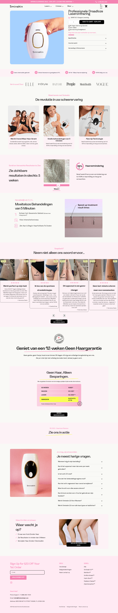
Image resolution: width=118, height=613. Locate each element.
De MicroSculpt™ (89, 575)
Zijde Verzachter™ (89, 584)
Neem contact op (64, 572)
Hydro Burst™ (88, 578)
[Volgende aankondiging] (94, 1)
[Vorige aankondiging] (10, 1)
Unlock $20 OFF (18, 577)
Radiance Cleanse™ (89, 581)
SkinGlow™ (87, 572)
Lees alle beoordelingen (59, 321)
